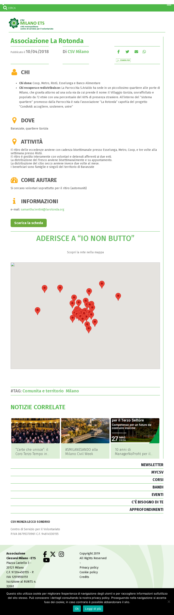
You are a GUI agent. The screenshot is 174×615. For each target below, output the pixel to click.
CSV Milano (78, 51)
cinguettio (127, 52)
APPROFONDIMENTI (146, 509)
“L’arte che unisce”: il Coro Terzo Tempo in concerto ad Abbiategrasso (31, 456)
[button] (82, 320)
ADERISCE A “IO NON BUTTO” (85, 238)
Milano (73, 390)
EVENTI (157, 494)
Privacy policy (89, 567)
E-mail (136, 52)
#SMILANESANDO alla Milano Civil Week (81, 452)
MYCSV (157, 472)
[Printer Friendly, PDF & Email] (123, 60)
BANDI (158, 487)
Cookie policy (89, 572)
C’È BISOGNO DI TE (147, 502)
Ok (77, 608)
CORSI (158, 479)
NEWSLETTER (152, 464)
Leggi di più (93, 608)
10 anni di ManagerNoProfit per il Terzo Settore (132, 454)
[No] (169, 601)
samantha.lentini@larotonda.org (42, 209)
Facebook (118, 52)
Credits (84, 577)
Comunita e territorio (44, 390)
